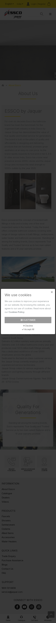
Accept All (29, 329)
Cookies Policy (16, 312)
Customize (29, 320)
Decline (29, 326)
